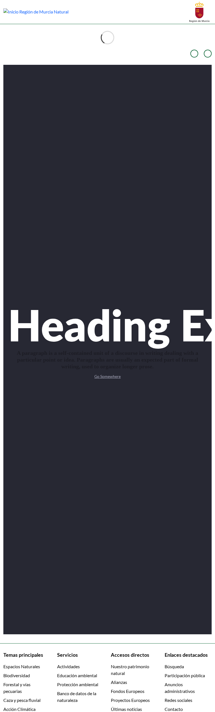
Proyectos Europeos (130, 700)
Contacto (174, 709)
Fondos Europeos (127, 691)
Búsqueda (174, 666)
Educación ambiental (77, 675)
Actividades (68, 666)
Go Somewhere (107, 376)
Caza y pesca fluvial (22, 700)
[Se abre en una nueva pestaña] (199, 11)
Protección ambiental (77, 684)
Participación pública (185, 675)
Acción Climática (19, 709)
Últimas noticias (126, 709)
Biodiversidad (16, 675)
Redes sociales (178, 700)
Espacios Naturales (21, 666)
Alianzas (119, 682)
